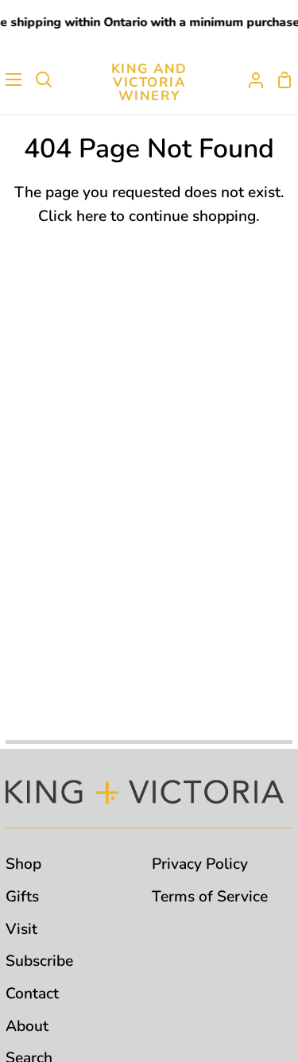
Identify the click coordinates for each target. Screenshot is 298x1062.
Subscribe (39, 961)
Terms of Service (210, 896)
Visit (21, 929)
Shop (23, 864)
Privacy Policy (200, 864)
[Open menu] (11, 79)
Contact (32, 993)
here (91, 216)
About (27, 1026)
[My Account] (249, 79)
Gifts (22, 896)
